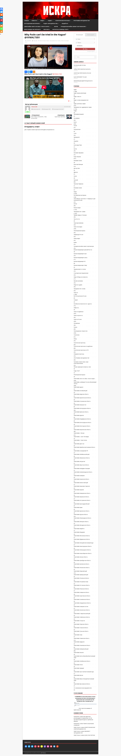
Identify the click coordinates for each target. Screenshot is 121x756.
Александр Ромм (78, 145)
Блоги (75, 122)
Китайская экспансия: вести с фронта (83, 303)
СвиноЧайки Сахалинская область (82, 599)
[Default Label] (29, 746)
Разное (75, 327)
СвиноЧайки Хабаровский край (81, 649)
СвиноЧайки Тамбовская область (82, 617)
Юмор (75, 338)
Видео (42, 20)
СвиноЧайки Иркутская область (81, 465)
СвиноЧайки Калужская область (81, 479)
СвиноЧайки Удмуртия (79, 641)
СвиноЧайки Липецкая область (81, 521)
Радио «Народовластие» (50, 23)
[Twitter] (28, 72)
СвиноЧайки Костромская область (82, 500)
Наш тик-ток (77, 219)
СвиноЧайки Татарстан (79, 620)
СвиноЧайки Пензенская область (82, 567)
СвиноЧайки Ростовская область (82, 585)
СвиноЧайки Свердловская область (82, 603)
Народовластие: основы (79, 288)
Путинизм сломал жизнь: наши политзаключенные (81, 362)
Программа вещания (79, 114)
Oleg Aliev (76, 141)
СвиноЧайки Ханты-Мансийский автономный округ (84, 656)
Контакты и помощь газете (60, 29)
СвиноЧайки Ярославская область (82, 684)
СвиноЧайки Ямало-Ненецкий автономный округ (84, 679)
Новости (34, 20)
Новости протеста (78, 315)
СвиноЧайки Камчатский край (81, 482)
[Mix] (1, 25)
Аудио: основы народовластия (81, 100)
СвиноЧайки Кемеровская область (82, 493)
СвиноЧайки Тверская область (81, 624)
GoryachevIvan (77, 129)
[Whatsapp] (1, 28)
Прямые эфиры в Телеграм (80, 215)
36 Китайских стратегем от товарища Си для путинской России (84, 199)
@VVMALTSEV (57, 74)
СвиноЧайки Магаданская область (82, 525)
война (75, 242)
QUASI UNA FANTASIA (90, 735)
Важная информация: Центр (80, 257)
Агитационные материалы (32, 23)
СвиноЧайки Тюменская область (81, 638)
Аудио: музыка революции (80, 93)
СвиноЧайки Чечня (78, 664)
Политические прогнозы (62, 20)
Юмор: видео (77, 238)
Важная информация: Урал (80, 253)
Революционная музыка (79, 230)
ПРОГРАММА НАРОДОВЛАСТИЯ (82, 20)
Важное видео (43, 40)
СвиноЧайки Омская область (81, 557)
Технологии (76, 335)
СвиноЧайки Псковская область (81, 578)
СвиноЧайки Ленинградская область (82, 518)
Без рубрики (77, 118)
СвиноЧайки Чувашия (79, 668)
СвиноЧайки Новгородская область (82, 550)
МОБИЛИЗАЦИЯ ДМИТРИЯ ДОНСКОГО (83, 81)
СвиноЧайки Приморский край (81, 574)
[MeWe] (1, 23)
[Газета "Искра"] (60, 18)
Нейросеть (76, 307)
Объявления (77, 323)
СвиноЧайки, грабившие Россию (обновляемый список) (85, 382)
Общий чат (65, 23)
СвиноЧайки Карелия (79, 489)
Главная (26, 20)
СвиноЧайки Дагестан (79, 443)
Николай (35, 40)
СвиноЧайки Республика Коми (81, 581)
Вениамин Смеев (78, 160)
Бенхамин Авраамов (78, 152)
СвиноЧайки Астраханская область (82, 401)
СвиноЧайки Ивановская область (82, 458)
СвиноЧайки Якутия (78, 675)
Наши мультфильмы (78, 223)
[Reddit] (1, 14)
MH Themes (43, 752)
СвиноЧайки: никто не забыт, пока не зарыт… (37, 26)
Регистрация (90, 34)
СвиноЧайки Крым (78, 507)
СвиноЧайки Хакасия (79, 652)
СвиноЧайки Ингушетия (79, 461)
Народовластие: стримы (55, 40)
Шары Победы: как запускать (32, 29)
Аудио (50, 20)
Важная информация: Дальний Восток (83, 249)
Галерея (76, 300)
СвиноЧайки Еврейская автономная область (84, 447)
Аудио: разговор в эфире (80, 103)
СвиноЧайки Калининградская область (83, 472)
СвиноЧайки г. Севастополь (80, 440)
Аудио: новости (77, 96)
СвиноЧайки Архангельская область (82, 397)
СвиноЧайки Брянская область (81, 412)
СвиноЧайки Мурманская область (82, 539)
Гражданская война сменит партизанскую (73, 26)
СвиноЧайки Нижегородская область (83, 546)
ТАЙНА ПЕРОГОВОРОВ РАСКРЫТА (82, 69)
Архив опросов (77, 710)
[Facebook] (26, 72)
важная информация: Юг (80, 261)
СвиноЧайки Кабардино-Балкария (82, 468)
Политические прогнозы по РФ (81, 350)
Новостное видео (65, 40)
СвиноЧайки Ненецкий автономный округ (83, 542)
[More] (34, 72)
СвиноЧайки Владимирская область (82, 419)
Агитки (75, 203)
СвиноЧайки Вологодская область (82, 426)
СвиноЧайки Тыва (78, 634)
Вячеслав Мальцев (78, 164)
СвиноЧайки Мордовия (79, 532)
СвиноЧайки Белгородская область (82, 408)
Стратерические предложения (81, 273)
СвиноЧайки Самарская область (81, 592)
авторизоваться (50, 129)
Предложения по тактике (80, 269)
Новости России (78, 319)
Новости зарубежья (78, 311)
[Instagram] (35, 746)
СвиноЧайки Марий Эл (79, 528)
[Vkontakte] (31, 72)
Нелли (75, 176)
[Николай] (27, 108)
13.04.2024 (29, 40)
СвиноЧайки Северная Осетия (81, 606)
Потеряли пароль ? (91, 51)
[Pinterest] (1, 20)
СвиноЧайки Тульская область (81, 631)
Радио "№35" (77, 371)
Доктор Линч (77, 168)
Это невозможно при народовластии (83, 688)
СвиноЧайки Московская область (82, 535)
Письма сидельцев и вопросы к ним (82, 367)
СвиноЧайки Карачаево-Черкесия (82, 486)
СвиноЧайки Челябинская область (82, 661)
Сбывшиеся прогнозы (79, 354)
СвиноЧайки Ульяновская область (82, 645)
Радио (75, 110)
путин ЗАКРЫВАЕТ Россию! (80, 77)
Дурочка (76, 172)
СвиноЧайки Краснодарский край (81, 504)
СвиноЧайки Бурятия (79, 415)
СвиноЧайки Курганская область (81, 511)
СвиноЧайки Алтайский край (80, 390)
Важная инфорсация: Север (80, 265)
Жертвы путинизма (78, 281)
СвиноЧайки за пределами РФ (81, 450)
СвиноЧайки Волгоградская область (82, 422)
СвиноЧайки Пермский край (80, 571)
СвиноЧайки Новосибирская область (82, 553)
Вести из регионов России (80, 296)
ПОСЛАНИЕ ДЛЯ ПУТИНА (80, 65)
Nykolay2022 (77, 137)
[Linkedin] (1, 17)
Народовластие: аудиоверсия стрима (83, 107)
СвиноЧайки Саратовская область (82, 596)
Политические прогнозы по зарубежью (83, 346)
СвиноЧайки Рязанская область (81, 588)
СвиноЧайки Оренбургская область (82, 560)
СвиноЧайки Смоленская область (82, 610)
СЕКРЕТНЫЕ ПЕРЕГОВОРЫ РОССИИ (82, 73)
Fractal (75, 125)
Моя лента (47, 29)
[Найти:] (85, 57)
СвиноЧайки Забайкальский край (81, 454)
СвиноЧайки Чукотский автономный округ (84, 671)
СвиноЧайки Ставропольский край (82, 613)
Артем (75, 149)
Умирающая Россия (78, 234)
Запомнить (79, 45)
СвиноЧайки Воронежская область (82, 429)
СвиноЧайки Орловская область (81, 564)
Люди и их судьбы (78, 284)
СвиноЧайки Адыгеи (78, 387)
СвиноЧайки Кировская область (81, 496)
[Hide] (0, 34)
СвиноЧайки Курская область (81, 514)
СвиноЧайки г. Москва (79, 433)
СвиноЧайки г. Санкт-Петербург (81, 436)
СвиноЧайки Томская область (81, 627)
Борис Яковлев (77, 156)
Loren (75, 133)
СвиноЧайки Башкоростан (80, 404)
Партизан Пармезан (78, 184)
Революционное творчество (80, 331)
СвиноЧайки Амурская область (81, 394)
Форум (56, 26)
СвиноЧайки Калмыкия (79, 475)
